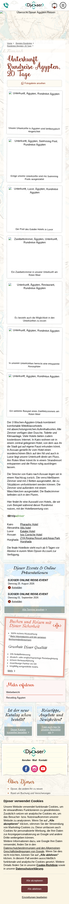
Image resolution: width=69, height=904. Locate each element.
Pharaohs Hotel (29, 524)
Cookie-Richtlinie (47, 865)
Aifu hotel (25, 527)
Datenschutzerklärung (29, 868)
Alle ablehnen (34, 889)
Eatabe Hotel (27, 531)
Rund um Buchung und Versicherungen (30, 793)
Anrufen (26, 760)
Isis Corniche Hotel (31, 534)
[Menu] (63, 5)
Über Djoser (20, 782)
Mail (34, 760)
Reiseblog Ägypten (15, 697)
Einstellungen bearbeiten (34, 897)
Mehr (10, 670)
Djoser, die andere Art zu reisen (27, 788)
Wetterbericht (13, 692)
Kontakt (43, 760)
